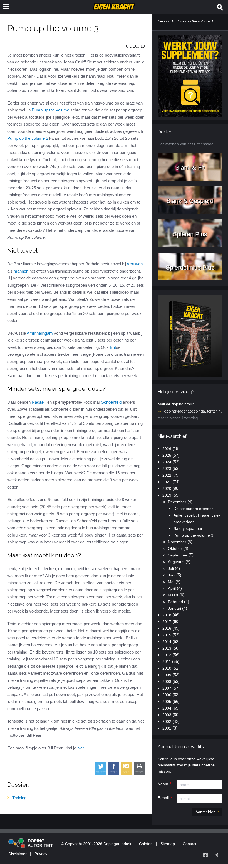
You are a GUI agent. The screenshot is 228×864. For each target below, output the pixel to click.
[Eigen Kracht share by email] (126, 768)
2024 (166, 462)
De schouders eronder (193, 508)
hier (80, 748)
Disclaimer (17, 854)
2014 (166, 641)
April (172, 588)
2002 (166, 721)
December (177, 502)
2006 (166, 695)
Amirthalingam (40, 333)
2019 (166, 495)
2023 (166, 468)
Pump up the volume (50, 110)
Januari (174, 608)
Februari (175, 601)
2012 (166, 655)
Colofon (146, 844)
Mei (171, 582)
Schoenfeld (111, 402)
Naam (163, 784)
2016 (166, 628)
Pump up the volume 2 (27, 138)
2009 (166, 675)
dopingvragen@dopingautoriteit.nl (193, 411)
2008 (166, 681)
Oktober (175, 548)
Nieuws (163, 21)
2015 (166, 635)
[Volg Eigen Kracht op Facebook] (205, 855)
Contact (189, 844)
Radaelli (39, 402)
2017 (166, 621)
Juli (171, 568)
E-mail (163, 798)
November (177, 542)
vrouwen (135, 263)
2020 (166, 488)
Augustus (176, 562)
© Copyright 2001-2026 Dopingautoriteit (96, 844)
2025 (166, 455)
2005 (166, 701)
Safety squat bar (188, 528)
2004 (166, 708)
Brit (113, 347)
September (177, 555)
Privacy (40, 854)
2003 (166, 715)
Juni (171, 575)
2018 (166, 615)
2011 (166, 661)
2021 (166, 482)
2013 (166, 648)
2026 (166, 448)
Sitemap (167, 844)
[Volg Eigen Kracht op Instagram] (216, 855)
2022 (166, 475)
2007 (166, 688)
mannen (21, 271)
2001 (166, 728)
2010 (166, 668)
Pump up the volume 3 (193, 535)
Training (19, 798)
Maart (173, 595)
